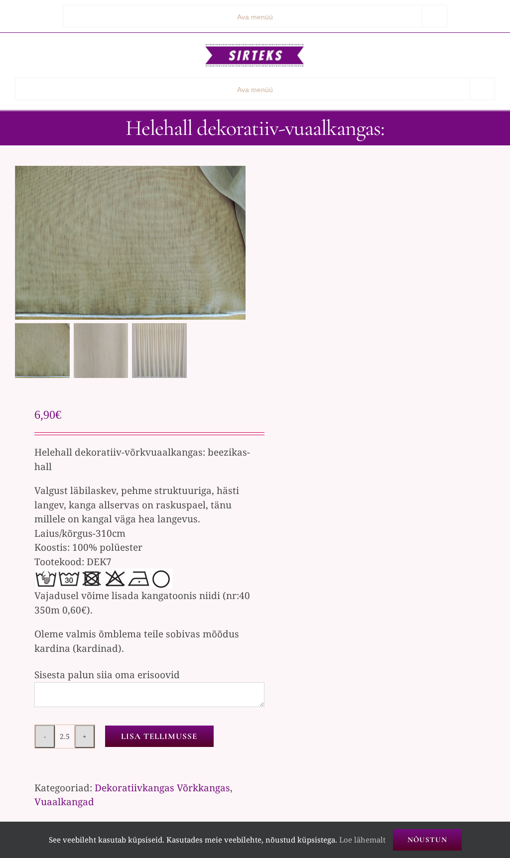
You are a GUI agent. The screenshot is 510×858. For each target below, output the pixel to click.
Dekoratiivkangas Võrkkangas (162, 787)
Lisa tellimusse (159, 736)
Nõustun (427, 839)
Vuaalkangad (64, 801)
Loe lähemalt (362, 840)
